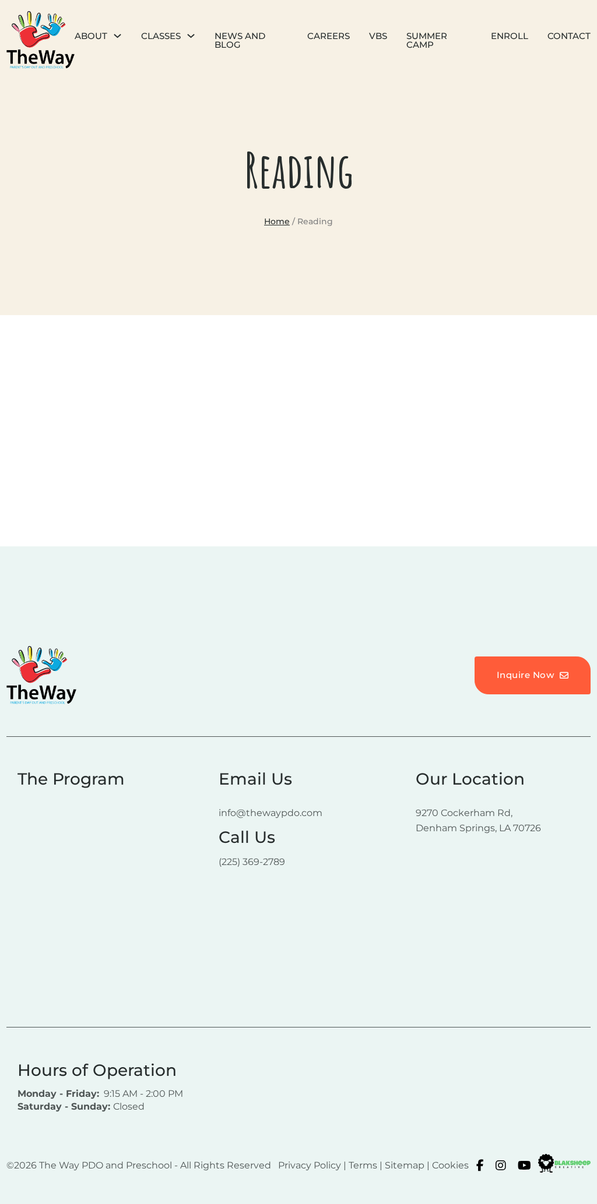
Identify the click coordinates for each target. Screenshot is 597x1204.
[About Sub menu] (117, 35)
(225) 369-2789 (252, 861)
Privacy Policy (309, 1165)
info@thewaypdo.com (270, 812)
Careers (328, 35)
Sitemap (404, 1165)
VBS (378, 35)
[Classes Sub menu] (191, 35)
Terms (363, 1165)
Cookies (450, 1165)
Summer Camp (426, 40)
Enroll (509, 35)
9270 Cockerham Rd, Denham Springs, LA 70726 (478, 820)
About (91, 35)
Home (277, 221)
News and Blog (240, 40)
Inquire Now (525, 674)
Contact (569, 35)
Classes (161, 35)
